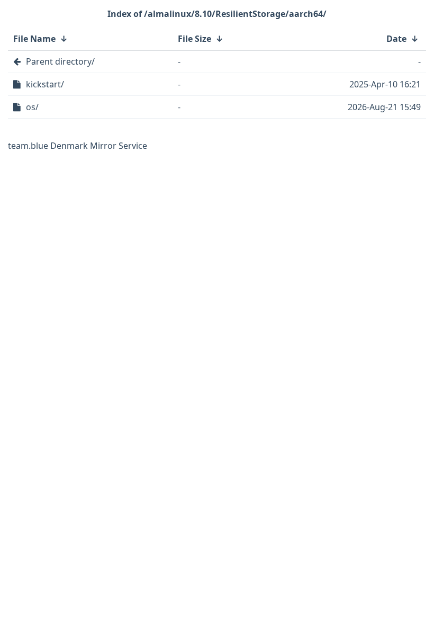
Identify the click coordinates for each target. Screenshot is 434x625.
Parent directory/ (60, 61)
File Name (34, 38)
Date (396, 38)
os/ (32, 107)
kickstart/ (45, 84)
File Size (194, 38)
